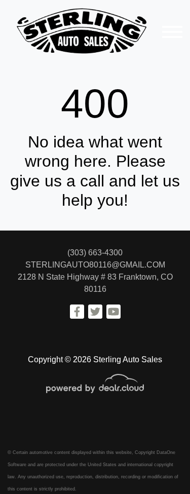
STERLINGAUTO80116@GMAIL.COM (95, 264)
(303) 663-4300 (95, 252)
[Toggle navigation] (172, 31)
